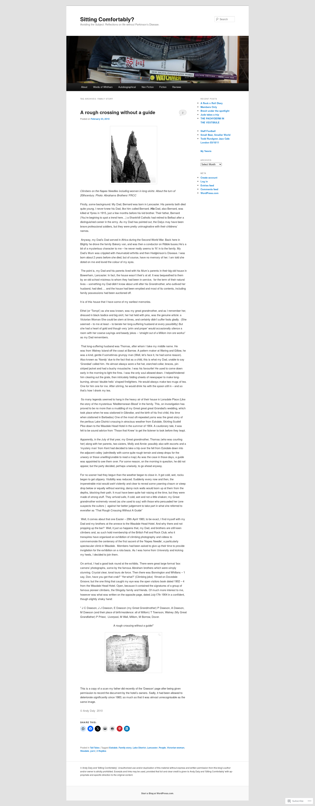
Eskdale (113, 747)
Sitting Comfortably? (107, 19)
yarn (92, 750)
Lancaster (152, 747)
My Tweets (206, 151)
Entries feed (207, 185)
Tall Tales (95, 747)
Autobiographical (127, 87)
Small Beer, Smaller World (215, 134)
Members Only (209, 107)
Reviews (176, 87)
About (84, 87)
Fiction (162, 87)
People (162, 747)
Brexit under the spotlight (215, 110)
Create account (209, 177)
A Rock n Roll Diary (212, 103)
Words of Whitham (103, 87)
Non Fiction (148, 87)
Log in (204, 181)
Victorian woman (175, 747)
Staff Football (208, 131)
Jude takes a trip (210, 114)
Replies (101, 750)
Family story (125, 747)
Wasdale (84, 750)
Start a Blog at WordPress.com (157, 793)
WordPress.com (210, 193)
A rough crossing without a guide (117, 112)
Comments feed (209, 189)
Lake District (139, 747)
